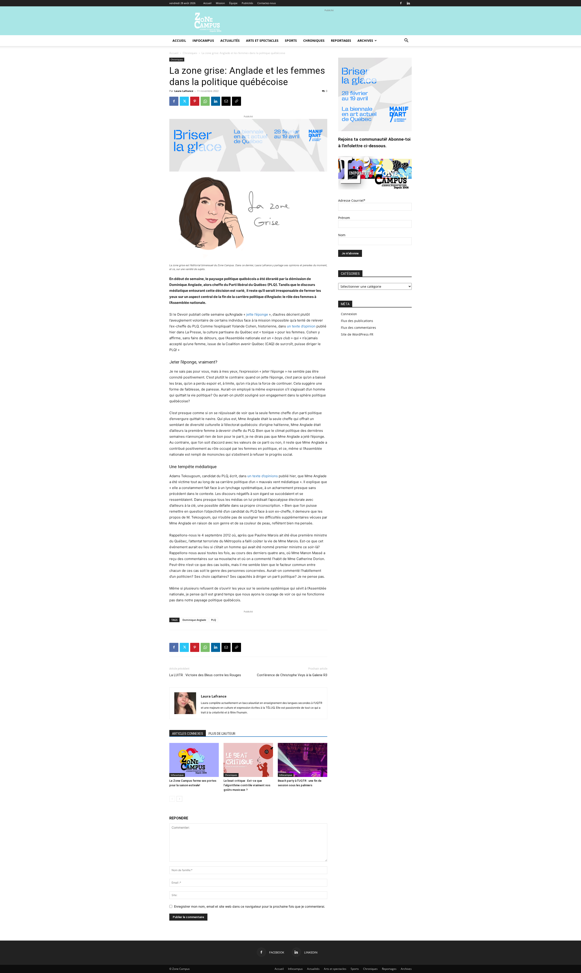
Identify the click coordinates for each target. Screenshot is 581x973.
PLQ (213, 620)
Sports (291, 40)
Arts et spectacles (262, 40)
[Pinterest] (194, 101)
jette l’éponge (257, 314)
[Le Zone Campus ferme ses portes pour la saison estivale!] (194, 760)
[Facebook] (400, 3)
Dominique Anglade (194, 620)
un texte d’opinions (262, 476)
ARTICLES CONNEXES (187, 733)
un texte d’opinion (301, 326)
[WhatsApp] (205, 101)
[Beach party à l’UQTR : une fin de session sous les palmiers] (302, 760)
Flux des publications (357, 321)
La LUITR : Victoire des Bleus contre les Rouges (205, 675)
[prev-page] (172, 799)
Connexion (349, 314)
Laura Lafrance (183, 91)
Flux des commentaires (358, 327)
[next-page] (179, 799)
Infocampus (203, 40)
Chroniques (314, 40)
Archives (365, 40)
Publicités (247, 3)
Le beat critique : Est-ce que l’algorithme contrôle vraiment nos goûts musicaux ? (247, 785)
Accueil (207, 3)
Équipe (233, 3)
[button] (406, 41)
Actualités (230, 40)
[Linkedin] (408, 3)
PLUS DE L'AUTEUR (222, 733)
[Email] (226, 101)
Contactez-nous (266, 3)
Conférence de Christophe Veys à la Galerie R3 (292, 675)
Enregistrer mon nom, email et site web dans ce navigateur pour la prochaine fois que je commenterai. (249, 906)
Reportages (341, 40)
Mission (220, 3)
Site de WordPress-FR (357, 334)
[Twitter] (184, 101)
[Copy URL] (236, 101)
